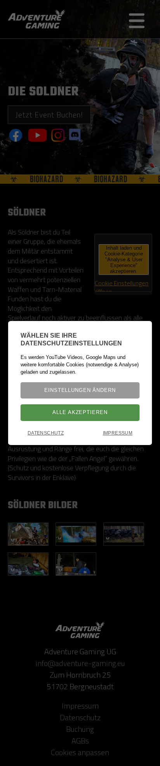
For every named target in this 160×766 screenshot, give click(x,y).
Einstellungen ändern (80, 390)
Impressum (117, 433)
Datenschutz (46, 433)
